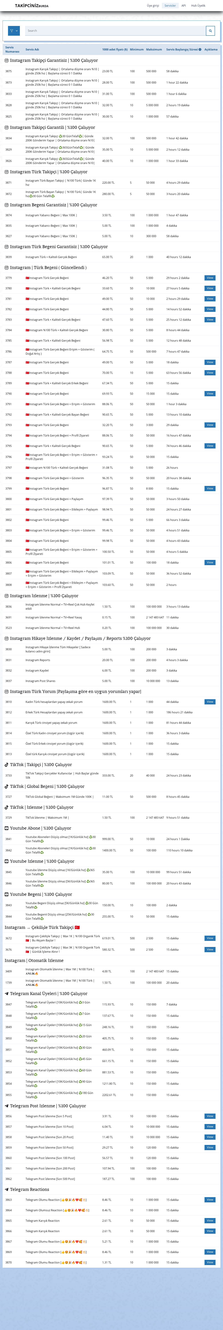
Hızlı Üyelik (198, 5)
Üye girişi (153, 5)
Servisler (170, 5)
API (184, 5)
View (210, 278)
